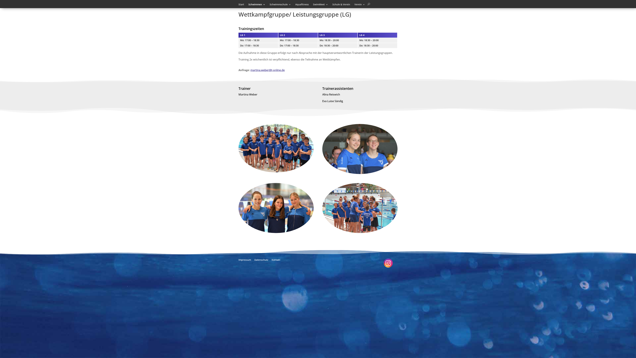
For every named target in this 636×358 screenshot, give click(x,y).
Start (241, 4)
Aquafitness (302, 4)
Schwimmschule (279, 4)
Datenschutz (261, 259)
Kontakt (276, 259)
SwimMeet (319, 4)
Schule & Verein (341, 4)
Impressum (244, 259)
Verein (358, 4)
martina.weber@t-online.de (267, 70)
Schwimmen (255, 4)
